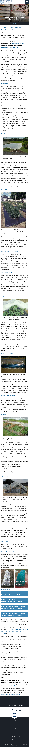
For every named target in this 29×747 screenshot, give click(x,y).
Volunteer (14, 731)
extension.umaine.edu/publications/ (11, 47)
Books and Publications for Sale (15, 705)
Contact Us (15, 741)
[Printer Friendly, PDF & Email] (4, 32)
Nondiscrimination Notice (14, 733)
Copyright (14, 701)
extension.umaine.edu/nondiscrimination (10, 694)
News (14, 720)
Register (14, 725)
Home (14, 698)
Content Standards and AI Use (14, 736)
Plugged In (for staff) (14, 739)
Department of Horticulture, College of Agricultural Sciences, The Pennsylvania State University (14, 631)
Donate (14, 728)
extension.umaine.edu (17, 43)
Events (14, 723)
